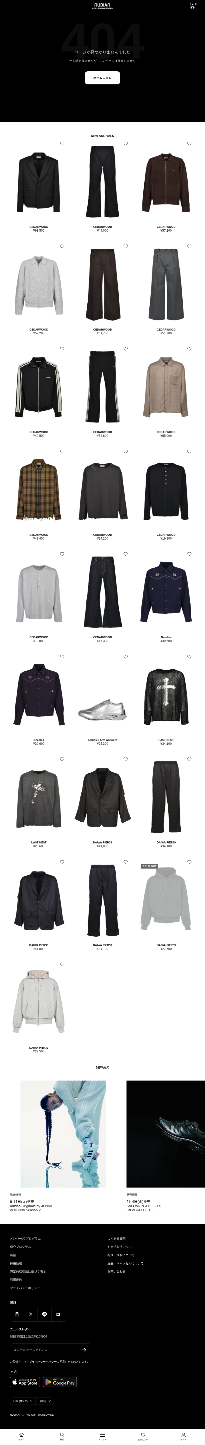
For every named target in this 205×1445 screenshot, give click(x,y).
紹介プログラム (20, 1247)
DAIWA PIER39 (102, 842)
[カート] (192, 6)
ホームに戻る (103, 77)
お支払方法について (121, 1247)
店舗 (13, 1255)
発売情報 (15, 1194)
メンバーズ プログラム (25, 1238)
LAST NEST (166, 739)
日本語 (42, 1401)
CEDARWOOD (39, 226)
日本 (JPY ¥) (20, 1401)
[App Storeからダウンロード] (25, 1382)
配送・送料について (121, 1255)
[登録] (84, 1350)
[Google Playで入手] (60, 1382)
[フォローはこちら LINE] (44, 1314)
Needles (166, 637)
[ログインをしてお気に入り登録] (62, 143)
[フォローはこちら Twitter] (31, 1314)
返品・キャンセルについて (126, 1263)
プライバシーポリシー (25, 1288)
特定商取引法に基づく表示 (28, 1271)
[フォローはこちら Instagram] (17, 1314)
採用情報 (16, 1263)
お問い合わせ (117, 1271)
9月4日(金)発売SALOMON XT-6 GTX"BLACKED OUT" (143, 1206)
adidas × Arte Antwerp (102, 739)
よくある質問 (117, 1238)
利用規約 (16, 1279)
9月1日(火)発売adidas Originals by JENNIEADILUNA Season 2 (32, 1206)
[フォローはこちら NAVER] (58, 1314)
